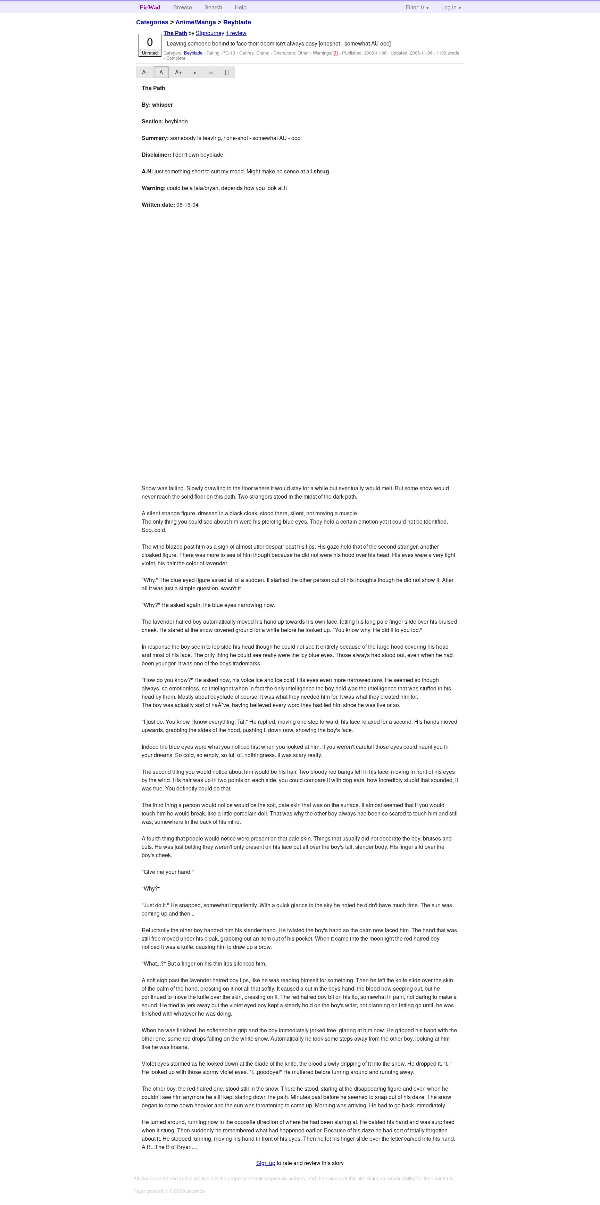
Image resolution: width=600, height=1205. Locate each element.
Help (241, 7)
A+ (178, 72)
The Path (175, 33)
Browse (182, 7)
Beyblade (237, 22)
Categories (152, 22)
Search (213, 7)
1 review (236, 33)
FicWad (150, 7)
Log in (449, 7)
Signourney (210, 33)
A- (145, 72)
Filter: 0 (415, 7)
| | (227, 72)
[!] (336, 52)
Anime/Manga (195, 22)
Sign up (265, 1163)
